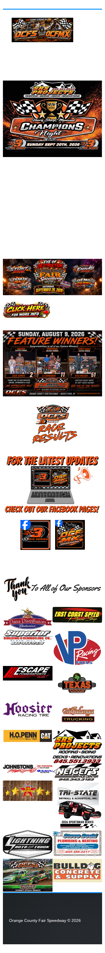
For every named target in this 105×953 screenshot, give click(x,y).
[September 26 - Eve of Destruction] (26, 309)
